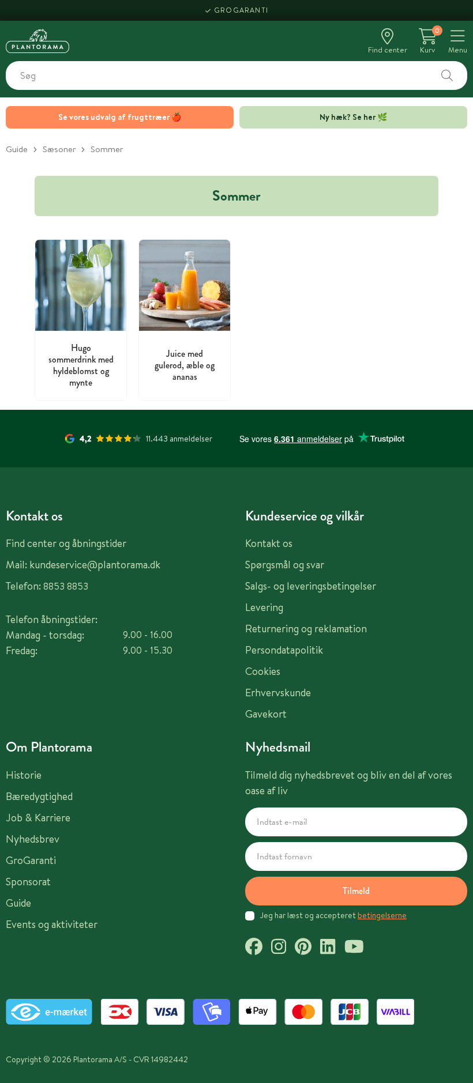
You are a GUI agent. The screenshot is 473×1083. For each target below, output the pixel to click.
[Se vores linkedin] (327, 948)
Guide (17, 149)
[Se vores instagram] (278, 948)
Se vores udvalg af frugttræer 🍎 (119, 117)
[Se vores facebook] (253, 948)
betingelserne (382, 915)
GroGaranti (241, 10)
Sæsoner (59, 149)
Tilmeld (356, 890)
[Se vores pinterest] (303, 948)
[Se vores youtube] (354, 948)
